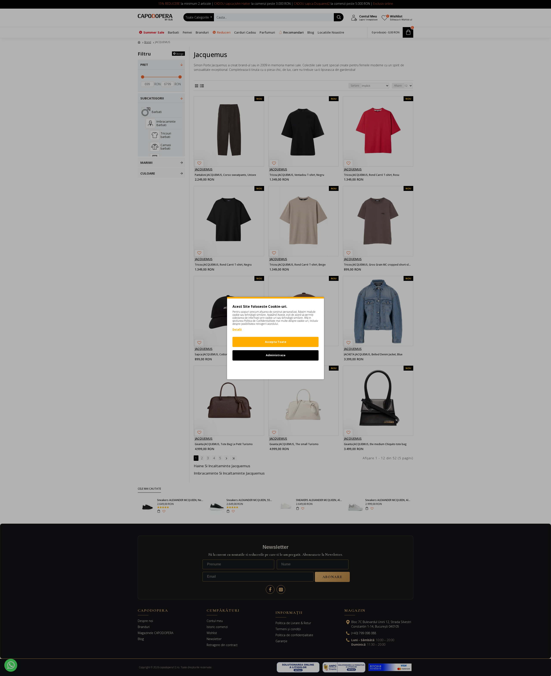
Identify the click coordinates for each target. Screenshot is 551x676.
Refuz (275, 369)
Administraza (275, 355)
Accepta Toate (275, 342)
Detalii (237, 329)
